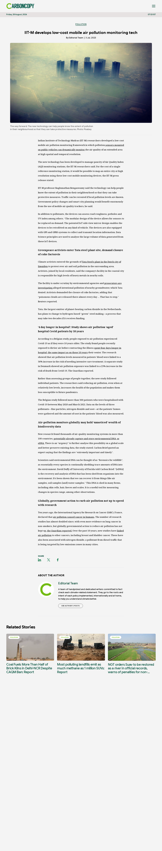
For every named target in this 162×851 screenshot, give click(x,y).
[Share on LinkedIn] (39, 559)
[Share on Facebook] (57, 559)
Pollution (80, 24)
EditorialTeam (76, 38)
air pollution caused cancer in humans (73, 516)
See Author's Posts (70, 606)
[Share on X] (48, 559)
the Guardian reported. (59, 530)
